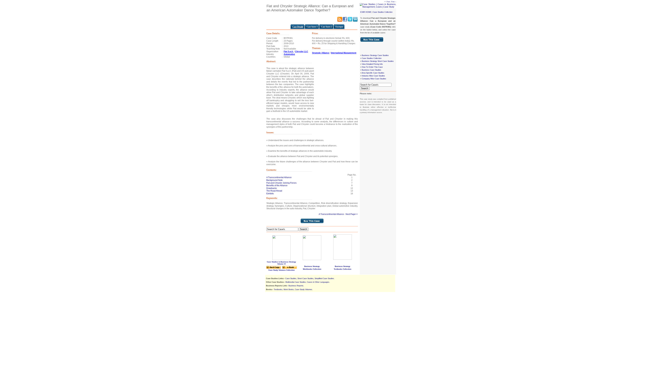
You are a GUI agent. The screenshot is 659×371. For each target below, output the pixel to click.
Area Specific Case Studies (373, 73)
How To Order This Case (372, 67)
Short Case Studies (305, 278)
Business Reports (295, 286)
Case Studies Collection (382, 12)
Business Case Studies (371, 70)
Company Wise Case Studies (374, 79)
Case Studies (290, 278)
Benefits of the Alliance (276, 185)
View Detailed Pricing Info (372, 64)
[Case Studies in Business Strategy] (273, 268)
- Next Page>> (351, 214)
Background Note (274, 180)
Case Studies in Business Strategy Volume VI (281, 263)
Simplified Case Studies (324, 278)
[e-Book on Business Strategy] (289, 268)
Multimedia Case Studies (295, 282)
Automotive (289, 54)
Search (364, 88)
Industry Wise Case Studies (373, 76)
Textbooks (278, 289)
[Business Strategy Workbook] (312, 259)
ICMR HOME (365, 12)
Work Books (289, 289)
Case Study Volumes (303, 289)
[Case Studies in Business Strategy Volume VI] (281, 259)
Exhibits (270, 193)
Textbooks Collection (342, 269)
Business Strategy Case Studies (375, 55)
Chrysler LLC (301, 51)
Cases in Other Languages (318, 282)
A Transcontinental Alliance (279, 177)
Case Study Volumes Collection (281, 270)
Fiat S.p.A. (288, 51)
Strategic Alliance (320, 53)
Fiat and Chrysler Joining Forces (281, 183)
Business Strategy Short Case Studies (378, 61)
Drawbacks (271, 188)
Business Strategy (312, 266)
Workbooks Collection (312, 269)
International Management (343, 53)
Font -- (393, 2)
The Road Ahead (274, 191)
